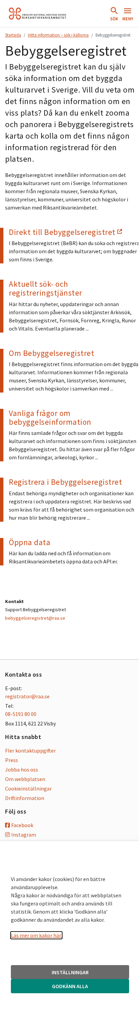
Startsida (13, 35)
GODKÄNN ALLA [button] (70, 986)
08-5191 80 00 (20, 714)
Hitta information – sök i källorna (58, 35)
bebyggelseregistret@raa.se (35, 618)
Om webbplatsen (25, 779)
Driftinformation (24, 798)
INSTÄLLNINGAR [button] (70, 972)
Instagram (23, 834)
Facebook (22, 825)
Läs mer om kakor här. (36, 935)
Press (11, 760)
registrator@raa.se (27, 696)
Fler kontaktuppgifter (30, 750)
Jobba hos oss (21, 769)
